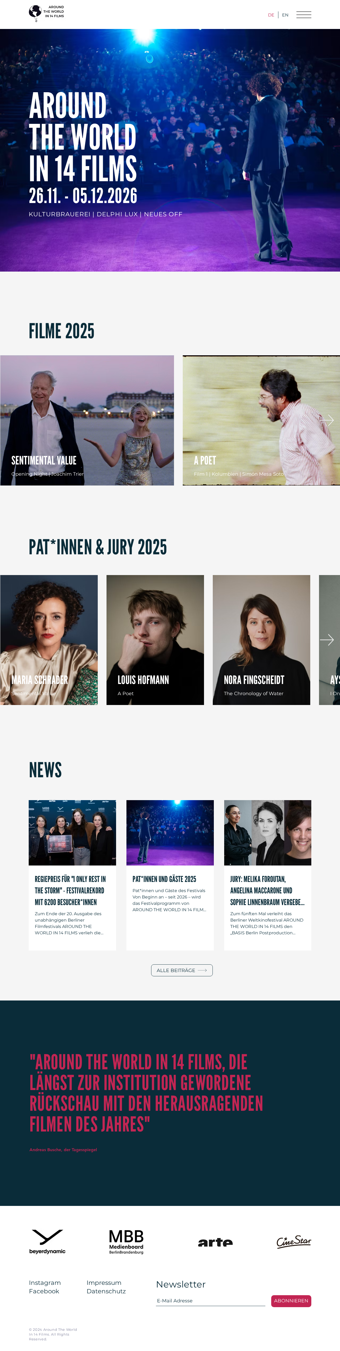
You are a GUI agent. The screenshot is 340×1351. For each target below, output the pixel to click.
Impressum (104, 1282)
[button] (303, 14)
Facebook (44, 1291)
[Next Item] (327, 420)
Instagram (45, 1282)
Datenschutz (106, 1291)
